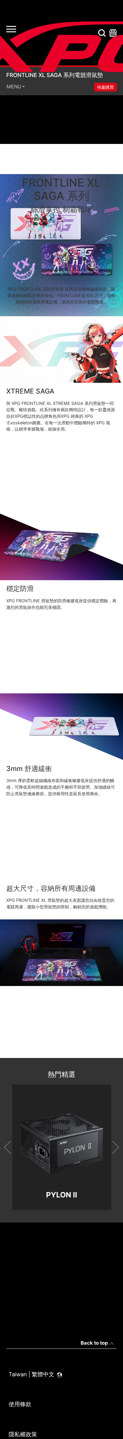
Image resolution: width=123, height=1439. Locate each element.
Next (112, 1147)
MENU (14, 86)
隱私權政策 (23, 1434)
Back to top (94, 1343)
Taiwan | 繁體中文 (32, 1374)
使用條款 (20, 1404)
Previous (10, 1147)
